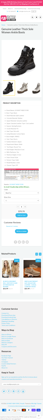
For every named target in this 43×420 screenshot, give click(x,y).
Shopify (22, 403)
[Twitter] (4, 391)
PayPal (4, 366)
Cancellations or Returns (9, 319)
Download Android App (34, 8)
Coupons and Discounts (9, 346)
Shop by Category (7, 342)
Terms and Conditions (8, 325)
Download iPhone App (20, 8)
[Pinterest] (14, 391)
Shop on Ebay (6, 340)
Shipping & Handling (8, 321)
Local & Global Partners (9, 364)
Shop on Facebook (7, 338)
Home (4, 8)
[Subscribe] (39, 384)
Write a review (21, 231)
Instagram (5, 362)
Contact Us (5, 313)
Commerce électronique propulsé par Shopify (22, 406)
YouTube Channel (7, 358)
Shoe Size (7, 197)
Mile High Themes (36, 403)
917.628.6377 (12, 11)
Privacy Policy (6, 323)
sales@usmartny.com (24, 11)
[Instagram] (18, 391)
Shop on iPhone (6, 334)
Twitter (4, 360)
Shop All (4, 344)
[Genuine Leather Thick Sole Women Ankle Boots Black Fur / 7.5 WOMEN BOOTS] (21, 60)
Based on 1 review (12, 226)
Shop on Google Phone (9, 336)
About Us (10, 8)
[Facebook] (9, 391)
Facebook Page (6, 356)
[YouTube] (23, 391)
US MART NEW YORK (17, 184)
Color (6, 189)
